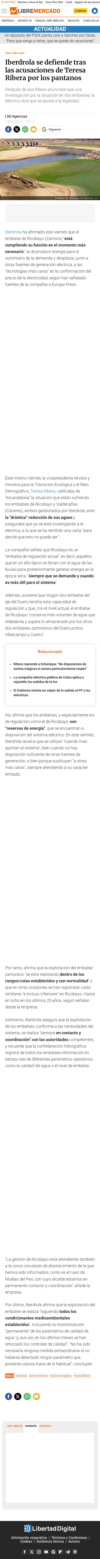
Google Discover (53, 1552)
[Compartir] (8, 129)
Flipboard (60, 1552)
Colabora (80, 11)
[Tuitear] (16, 129)
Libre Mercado (14, 53)
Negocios (73, 20)
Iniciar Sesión (95, 11)
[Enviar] (25, 129)
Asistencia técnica (50, 1541)
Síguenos (55, 129)
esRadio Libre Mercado (49, 20)
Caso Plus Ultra (54, 2)
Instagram (39, 1552)
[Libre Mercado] (35, 11)
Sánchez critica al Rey (30, 2)
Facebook (24, 1552)
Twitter (31, 1552)
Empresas (8, 20)
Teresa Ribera (42, 491)
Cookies (26, 1541)
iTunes (75, 1552)
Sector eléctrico (38, 1375)
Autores (74, 1541)
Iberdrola (13, 232)
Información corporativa (29, 1537)
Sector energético (61, 1375)
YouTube (46, 1552)
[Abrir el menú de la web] (5, 11)
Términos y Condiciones (69, 1537)
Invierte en (25, 20)
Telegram (67, 1552)
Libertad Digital (50, 1528)
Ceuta (68, 2)
